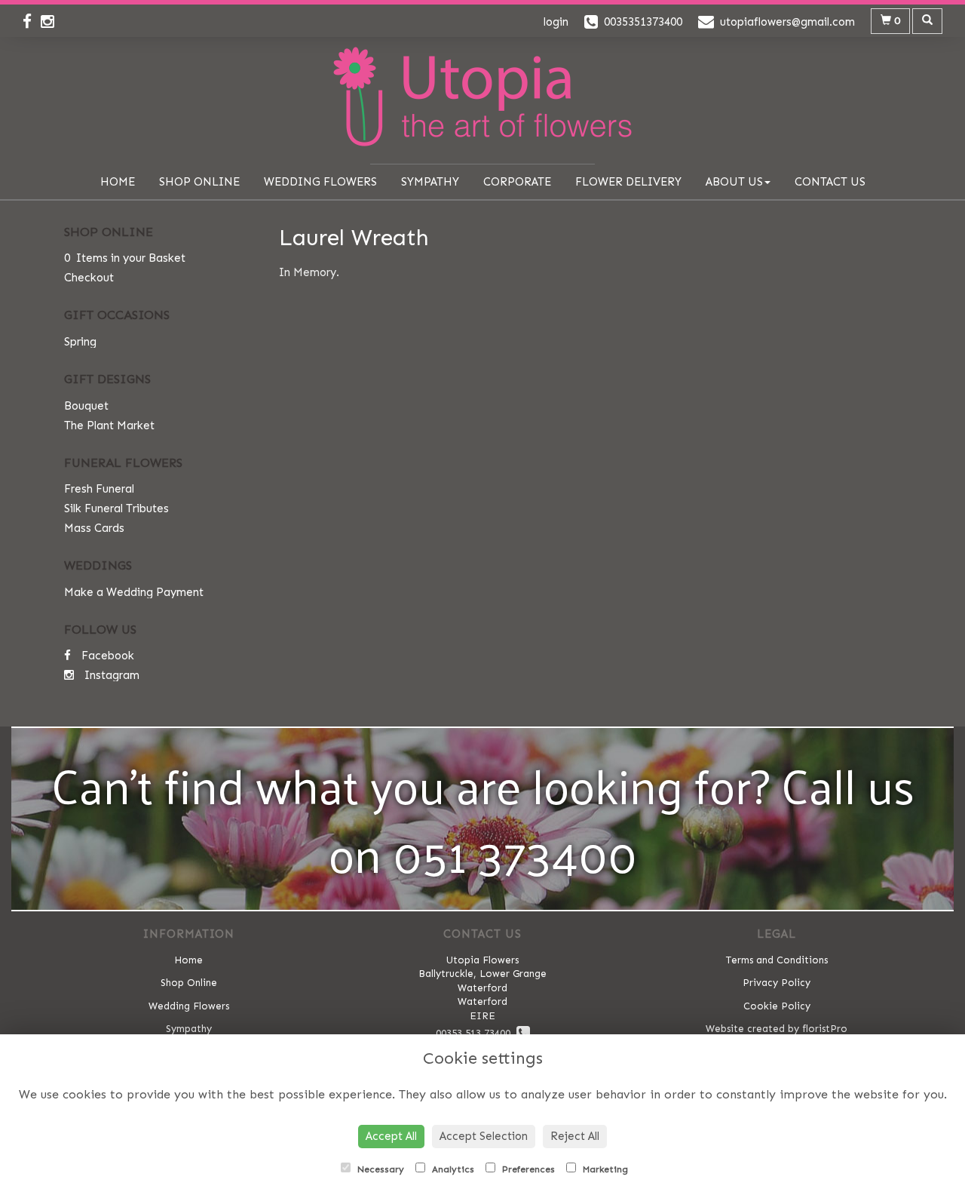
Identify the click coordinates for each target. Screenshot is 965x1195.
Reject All (574, 1136)
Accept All (391, 1136)
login (556, 22)
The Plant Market (109, 425)
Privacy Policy (776, 982)
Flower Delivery (628, 182)
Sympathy (430, 182)
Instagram (110, 675)
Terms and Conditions (777, 960)
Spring (80, 342)
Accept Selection (484, 1136)
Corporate (517, 182)
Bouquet (86, 406)
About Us (734, 182)
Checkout (89, 277)
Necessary (379, 1169)
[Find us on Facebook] (32, 22)
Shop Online (199, 182)
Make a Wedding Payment (134, 592)
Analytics (451, 1169)
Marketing (604, 1169)
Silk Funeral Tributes (116, 508)
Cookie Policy (776, 1006)
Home (117, 182)
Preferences (527, 1169)
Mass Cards (94, 528)
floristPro (824, 1028)
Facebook (106, 655)
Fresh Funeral (99, 489)
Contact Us (830, 182)
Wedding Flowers (320, 182)
